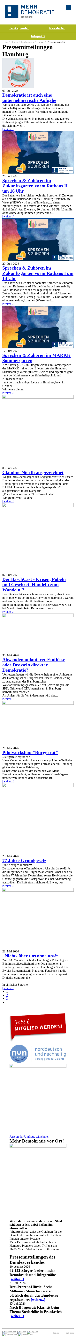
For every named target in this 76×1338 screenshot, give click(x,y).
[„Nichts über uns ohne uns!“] (38, 890)
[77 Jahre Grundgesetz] (38, 786)
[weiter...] (8, 129)
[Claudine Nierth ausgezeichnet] (38, 397)
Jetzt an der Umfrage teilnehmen (29, 1136)
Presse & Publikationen (23, 42)
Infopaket (38, 36)
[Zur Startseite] (29, 17)
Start (6, 42)
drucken (56, 1333)
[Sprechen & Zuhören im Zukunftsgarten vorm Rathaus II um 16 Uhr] (38, 172)
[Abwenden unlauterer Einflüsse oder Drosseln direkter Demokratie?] (38, 616)
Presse (41, 42)
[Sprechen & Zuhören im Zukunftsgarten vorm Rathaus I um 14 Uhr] (38, 260)
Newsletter (57, 28)
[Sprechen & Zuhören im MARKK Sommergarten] (38, 347)
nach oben (70, 1333)
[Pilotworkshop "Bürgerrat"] (38, 703)
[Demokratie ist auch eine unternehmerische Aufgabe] (18, 87)
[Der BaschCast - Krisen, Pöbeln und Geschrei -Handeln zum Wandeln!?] (38, 506)
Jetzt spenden (19, 28)
